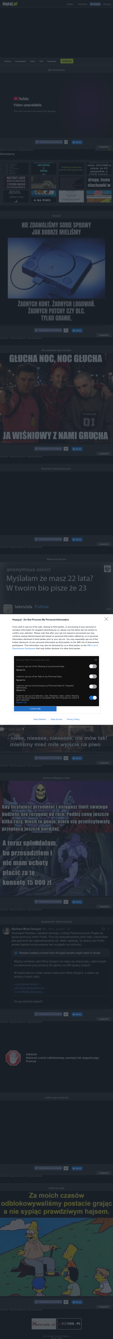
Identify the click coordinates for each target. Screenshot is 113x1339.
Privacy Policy (73, 719)
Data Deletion (40, 719)
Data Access (56, 719)
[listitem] (56, 659)
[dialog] (56, 669)
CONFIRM (35, 709)
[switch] (93, 666)
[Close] (107, 620)
